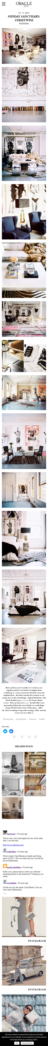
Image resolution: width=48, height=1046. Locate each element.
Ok (17, 1043)
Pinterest (32, 719)
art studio (25, 700)
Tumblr (42, 719)
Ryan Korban (21, 719)
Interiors (24, 24)
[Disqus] (24, 861)
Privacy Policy (27, 1043)
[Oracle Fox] (24, 4)
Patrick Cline (8, 719)
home (26, 703)
